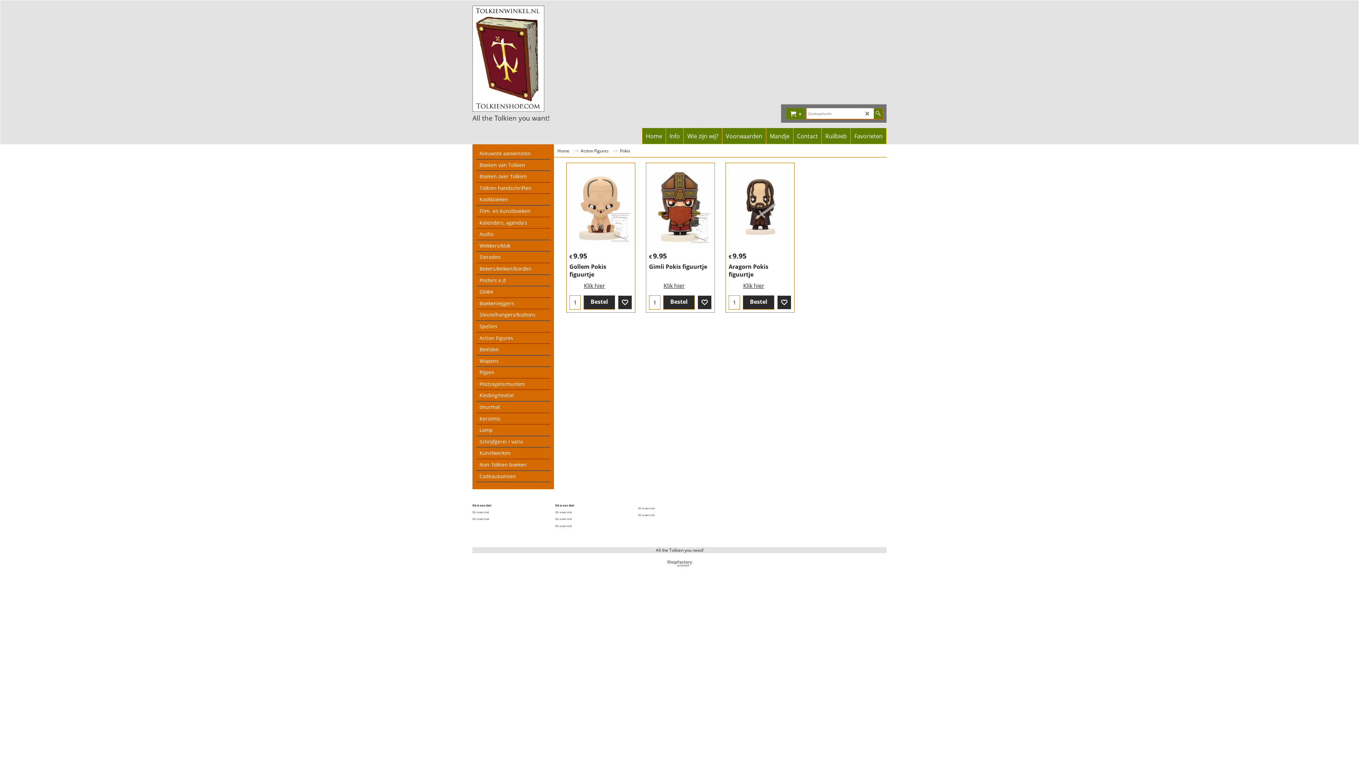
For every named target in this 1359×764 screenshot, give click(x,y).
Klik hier (594, 286)
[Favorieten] (625, 302)
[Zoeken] (878, 113)
